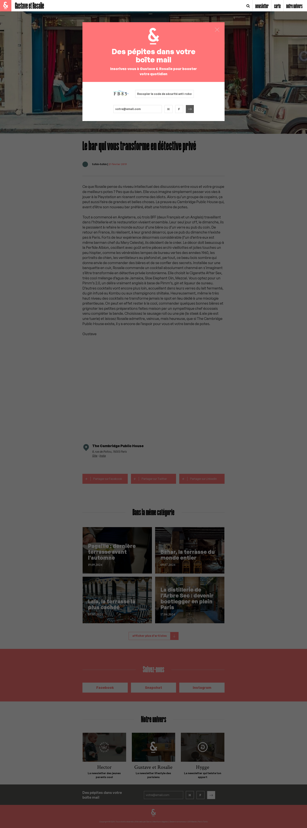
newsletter (262, 6)
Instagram (202, 687)
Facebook (105, 687)
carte (277, 6)
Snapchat (153, 687)
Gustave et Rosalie (29, 6)
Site (94, 455)
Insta (102, 455)
